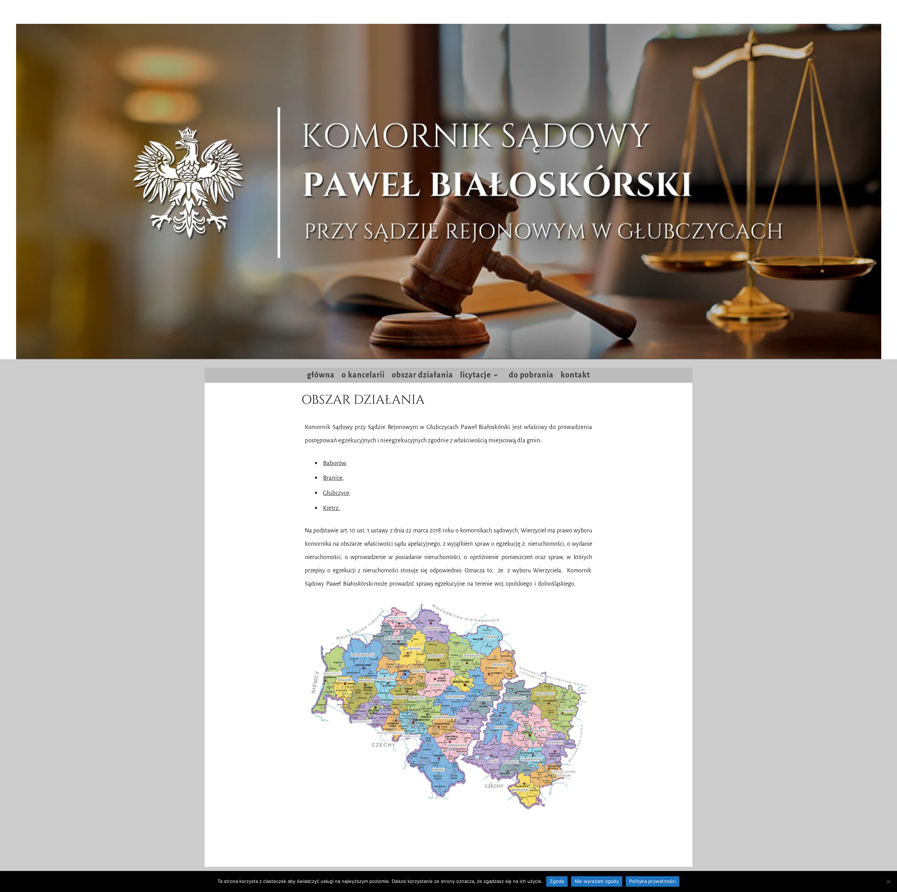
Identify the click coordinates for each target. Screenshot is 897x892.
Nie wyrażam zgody (597, 881)
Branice (332, 478)
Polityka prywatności (652, 881)
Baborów (334, 463)
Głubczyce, (336, 493)
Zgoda (557, 881)
